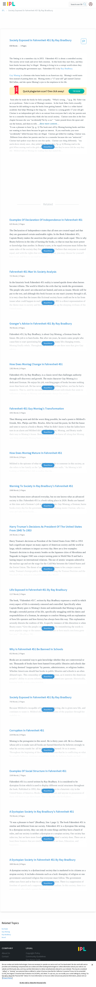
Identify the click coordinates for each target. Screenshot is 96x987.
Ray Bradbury (66, 68)
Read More (48, 251)
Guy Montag (14, 75)
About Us (6, 953)
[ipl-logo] (11, 5)
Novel (4, 937)
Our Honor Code (33, 959)
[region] (48, 974)
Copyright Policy (33, 953)
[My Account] (91, 4)
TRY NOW (76, 91)
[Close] (92, 964)
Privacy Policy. (7, 978)
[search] (84, 4)
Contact (5, 956)
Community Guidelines (36, 956)
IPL (3, 11)
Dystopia (5, 929)
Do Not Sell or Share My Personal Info (33, 983)
